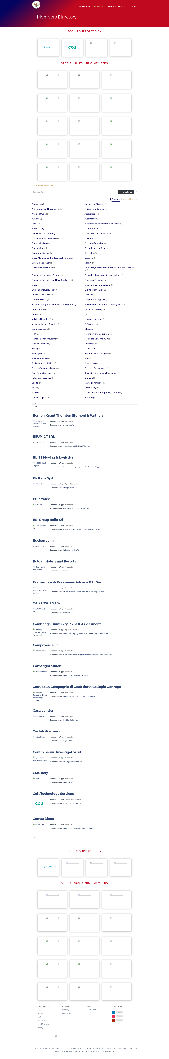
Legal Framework (44, 1024)
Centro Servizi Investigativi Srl (57, 752)
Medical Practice (40, 343)
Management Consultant (44, 339)
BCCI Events (91, 1010)
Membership (66, 1013)
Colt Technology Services (53, 794)
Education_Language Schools (46, 275)
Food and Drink (39, 299)
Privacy (40, 1028)
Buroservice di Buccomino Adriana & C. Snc (67, 582)
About (40, 1010)
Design (87, 263)
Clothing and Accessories (44, 238)
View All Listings (130, 199)
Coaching (88, 238)
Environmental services (43, 290)
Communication (39, 243)
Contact (133, 6)
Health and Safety (93, 309)
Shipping (88, 378)
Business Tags (38, 228)
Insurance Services (93, 319)
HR (85, 314)
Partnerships (42, 1021)
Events (111, 6)
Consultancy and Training (96, 248)
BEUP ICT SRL (44, 437)
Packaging (37, 353)
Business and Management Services (101, 223)
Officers (40, 1013)
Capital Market (91, 228)
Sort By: (34, 403)
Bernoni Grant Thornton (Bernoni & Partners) (69, 415)
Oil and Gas (89, 348)
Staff (39, 1017)
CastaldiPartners (46, 731)
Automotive (90, 219)
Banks (34, 223)
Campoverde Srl (46, 645)
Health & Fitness (40, 309)
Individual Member (40, 319)
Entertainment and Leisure (97, 285)
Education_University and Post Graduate (51, 280)
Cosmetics (89, 253)
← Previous (36, 838)
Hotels (35, 314)
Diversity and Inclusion (42, 267)
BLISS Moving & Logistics (53, 457)
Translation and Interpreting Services (102, 392)
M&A (34, 334)
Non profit (89, 343)
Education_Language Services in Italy (102, 275)
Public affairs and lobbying (44, 368)
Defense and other (41, 263)
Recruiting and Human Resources (100, 373)
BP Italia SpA (43, 478)
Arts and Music (39, 214)
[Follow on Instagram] (113, 1016)
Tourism (35, 392)
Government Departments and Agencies (103, 304)
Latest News (84, 6)
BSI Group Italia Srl (48, 520)
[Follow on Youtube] (113, 1020)
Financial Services (40, 294)
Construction (38, 248)
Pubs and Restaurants (94, 368)
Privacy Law (90, 363)
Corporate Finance (41, 253)
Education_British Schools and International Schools (109, 267)
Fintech (88, 294)
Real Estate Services (41, 373)
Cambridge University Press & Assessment (67, 624)
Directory (116, 199)
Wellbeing (89, 397)
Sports (35, 383)
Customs (88, 258)
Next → (134, 838)
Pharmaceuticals (40, 358)
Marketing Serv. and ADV (96, 339)
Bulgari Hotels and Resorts (54, 561)
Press (87, 358)
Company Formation (94, 243)
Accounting (37, 204)
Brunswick (41, 499)
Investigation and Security (44, 324)
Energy (35, 285)
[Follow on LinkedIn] (113, 1012)
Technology (90, 387)
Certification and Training (43, 233)
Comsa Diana (43, 819)
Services (121, 6)
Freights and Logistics (94, 299)
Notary (35, 348)
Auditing (36, 219)
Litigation (88, 329)
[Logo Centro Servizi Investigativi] (40, 760)
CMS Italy (40, 773)
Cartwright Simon (47, 666)
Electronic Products (93, 280)
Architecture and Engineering (46, 209)
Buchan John (43, 541)
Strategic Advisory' (93, 383)
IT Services (89, 324)
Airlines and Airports (93, 204)
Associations (90, 214)
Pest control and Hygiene (96, 353)
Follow (119, 1012)
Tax (33, 387)
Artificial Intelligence (94, 209)
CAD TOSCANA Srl (47, 603)
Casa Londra (43, 710)
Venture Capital (39, 397)
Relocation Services (41, 378)
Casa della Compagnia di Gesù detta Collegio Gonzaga (77, 687)
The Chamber (98, 6)
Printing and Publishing (42, 363)
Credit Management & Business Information (52, 258)
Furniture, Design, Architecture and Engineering (54, 304)
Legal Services (39, 329)
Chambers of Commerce (96, 233)
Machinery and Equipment (96, 334)
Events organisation (93, 290)
